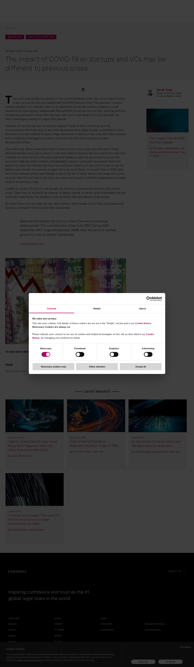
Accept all (140, 366)
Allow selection (97, 366)
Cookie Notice (143, 323)
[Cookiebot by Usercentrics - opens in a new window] (148, 298)
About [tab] (142, 308)
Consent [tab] (51, 308)
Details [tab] (97, 308)
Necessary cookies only (53, 366)
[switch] (80, 354)
